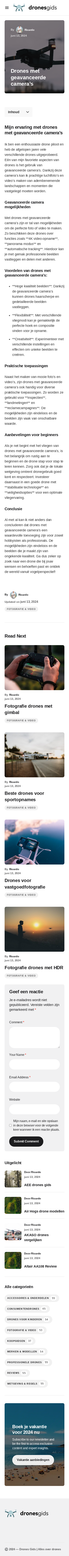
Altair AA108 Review (40, 1266)
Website (14, 1099)
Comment (16, 1022)
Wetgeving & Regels (25, 1383)
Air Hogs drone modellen (44, 1211)
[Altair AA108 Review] (13, 1260)
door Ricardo (32, 1172)
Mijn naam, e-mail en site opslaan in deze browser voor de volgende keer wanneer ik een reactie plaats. (36, 1125)
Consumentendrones (26, 1308)
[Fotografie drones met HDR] (34, 929)
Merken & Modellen (25, 1351)
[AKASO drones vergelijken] (13, 1231)
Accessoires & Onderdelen (31, 1298)
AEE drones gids (37, 1185)
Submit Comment (26, 1141)
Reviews (16, 1373)
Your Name (17, 1054)
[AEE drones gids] (13, 1179)
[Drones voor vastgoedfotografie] (34, 842)
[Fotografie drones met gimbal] (34, 667)
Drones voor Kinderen (27, 1319)
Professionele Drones (27, 1362)
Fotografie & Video (21, 609)
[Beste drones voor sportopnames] (34, 754)
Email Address (19, 1077)
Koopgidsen (19, 1340)
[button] (7, 7)
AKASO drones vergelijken (36, 1237)
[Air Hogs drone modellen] (13, 1205)
